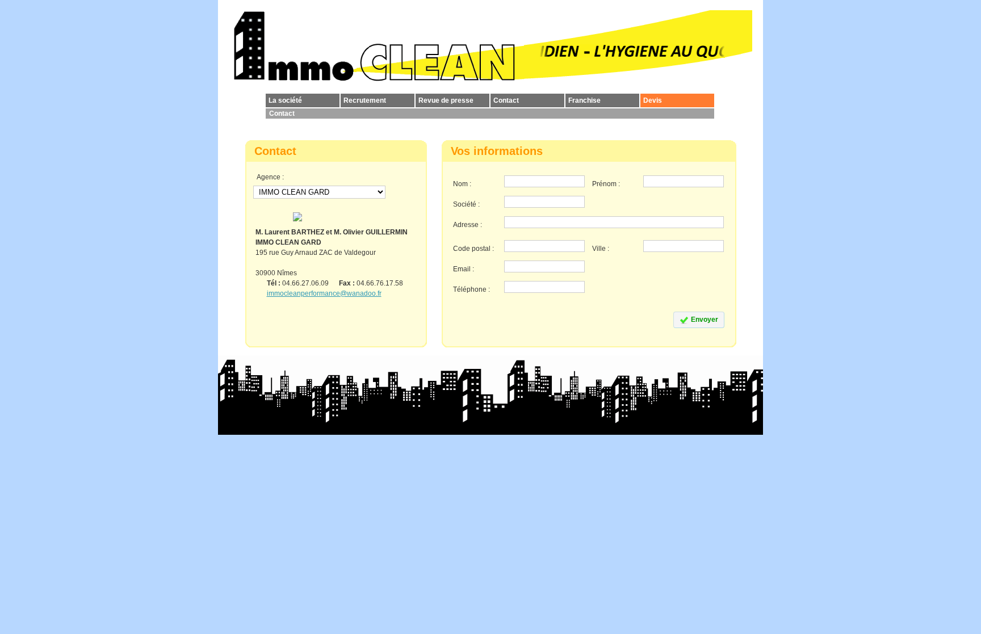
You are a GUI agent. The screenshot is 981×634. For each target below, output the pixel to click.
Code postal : (473, 249)
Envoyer (704, 320)
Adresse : (467, 225)
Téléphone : (471, 289)
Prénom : (606, 184)
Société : (466, 204)
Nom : (462, 184)
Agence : (270, 177)
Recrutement (364, 100)
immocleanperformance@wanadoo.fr (324, 293)
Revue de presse (445, 100)
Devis (652, 100)
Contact (506, 100)
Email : (463, 269)
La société (285, 100)
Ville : (600, 249)
